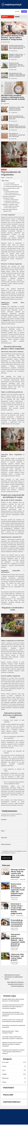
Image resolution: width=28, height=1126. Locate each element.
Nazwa (3, 831)
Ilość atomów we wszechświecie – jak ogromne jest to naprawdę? (17, 135)
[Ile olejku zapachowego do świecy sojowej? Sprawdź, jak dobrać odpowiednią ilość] (4, 48)
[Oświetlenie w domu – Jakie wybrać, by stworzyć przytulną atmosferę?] (4, 109)
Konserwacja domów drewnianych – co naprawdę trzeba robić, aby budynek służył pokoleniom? (18, 889)
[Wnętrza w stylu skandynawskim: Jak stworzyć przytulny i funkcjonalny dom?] (4, 127)
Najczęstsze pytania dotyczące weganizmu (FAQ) (10, 210)
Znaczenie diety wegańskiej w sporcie (13, 194)
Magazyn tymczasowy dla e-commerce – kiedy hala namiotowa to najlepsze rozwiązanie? (12, 1044)
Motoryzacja (5, 1078)
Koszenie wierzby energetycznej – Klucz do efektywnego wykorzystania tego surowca (16, 65)
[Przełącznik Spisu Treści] (21, 181)
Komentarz (4, 819)
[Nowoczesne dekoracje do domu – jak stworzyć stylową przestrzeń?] (4, 118)
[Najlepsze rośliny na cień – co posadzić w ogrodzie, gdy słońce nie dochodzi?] (4, 56)
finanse (17, 17)
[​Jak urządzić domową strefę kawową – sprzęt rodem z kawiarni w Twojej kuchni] (14, 28)
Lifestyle (4, 1074)
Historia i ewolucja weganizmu (12, 185)
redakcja (3, 177)
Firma (3, 1070)
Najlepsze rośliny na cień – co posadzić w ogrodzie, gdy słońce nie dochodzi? (17, 56)
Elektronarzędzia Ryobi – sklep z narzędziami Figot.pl (10, 1032)
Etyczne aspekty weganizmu (11, 207)
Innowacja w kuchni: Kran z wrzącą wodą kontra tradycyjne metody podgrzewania (18, 908)
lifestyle (5, 17)
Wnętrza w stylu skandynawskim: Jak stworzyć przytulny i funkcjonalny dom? (17, 126)
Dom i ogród (3, 169)
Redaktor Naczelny (14, 879)
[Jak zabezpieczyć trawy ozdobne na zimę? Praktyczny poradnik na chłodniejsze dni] (4, 75)
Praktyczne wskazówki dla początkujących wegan (9, 197)
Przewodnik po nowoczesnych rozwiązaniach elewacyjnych (17, 923)
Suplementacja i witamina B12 (11, 201)
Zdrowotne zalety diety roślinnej (11, 191)
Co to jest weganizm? (10, 183)
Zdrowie (4, 1082)
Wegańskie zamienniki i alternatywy (12, 202)
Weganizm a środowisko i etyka (10, 204)
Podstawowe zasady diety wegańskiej (14, 186)
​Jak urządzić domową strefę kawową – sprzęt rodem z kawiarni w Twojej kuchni (12, 37)
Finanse (4, 1066)
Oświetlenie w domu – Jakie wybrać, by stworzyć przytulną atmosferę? (16, 108)
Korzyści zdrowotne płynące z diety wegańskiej (11, 189)
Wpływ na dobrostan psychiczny (11, 193)
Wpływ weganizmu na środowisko (12, 206)
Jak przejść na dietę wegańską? (11, 199)
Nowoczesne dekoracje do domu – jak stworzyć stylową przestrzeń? (17, 117)
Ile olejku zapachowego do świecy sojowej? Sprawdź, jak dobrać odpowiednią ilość (17, 47)
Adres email (4, 837)
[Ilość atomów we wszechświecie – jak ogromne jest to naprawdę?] (4, 136)
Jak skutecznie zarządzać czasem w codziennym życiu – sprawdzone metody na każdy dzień (13, 98)
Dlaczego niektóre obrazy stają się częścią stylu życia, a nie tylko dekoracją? (18, 873)
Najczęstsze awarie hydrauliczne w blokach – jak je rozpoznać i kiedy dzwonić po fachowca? (18, 940)
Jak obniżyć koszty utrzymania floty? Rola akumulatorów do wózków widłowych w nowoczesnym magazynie (13, 1006)
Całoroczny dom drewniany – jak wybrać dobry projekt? (17, 957)
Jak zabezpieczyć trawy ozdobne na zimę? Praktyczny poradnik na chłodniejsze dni (17, 74)
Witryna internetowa (6, 844)
